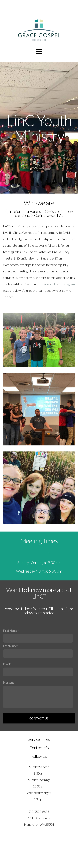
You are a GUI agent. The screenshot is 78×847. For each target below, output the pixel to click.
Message (8, 682)
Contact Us (39, 718)
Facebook (49, 284)
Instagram (68, 284)
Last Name (10, 646)
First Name (10, 630)
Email (6, 664)
